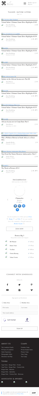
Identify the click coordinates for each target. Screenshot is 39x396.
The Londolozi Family (7, 347)
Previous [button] (7, 199)
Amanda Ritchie (10, 142)
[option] (19, 199)
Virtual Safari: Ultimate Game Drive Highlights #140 (19, 22)
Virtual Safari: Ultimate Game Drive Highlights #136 (19, 93)
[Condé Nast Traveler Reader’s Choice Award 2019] (7, 382)
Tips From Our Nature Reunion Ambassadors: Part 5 (18, 154)
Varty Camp (24, 354)
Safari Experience (6, 352)
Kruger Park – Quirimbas (8, 372)
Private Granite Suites (27, 350)
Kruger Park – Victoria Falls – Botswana (12, 374)
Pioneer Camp (24, 352)
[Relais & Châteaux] (32, 382)
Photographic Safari (6, 354)
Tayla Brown (9, 82)
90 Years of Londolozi (7, 350)
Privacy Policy (20, 393)
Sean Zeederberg (10, 25)
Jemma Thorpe (10, 156)
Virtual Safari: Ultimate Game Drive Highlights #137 (19, 65)
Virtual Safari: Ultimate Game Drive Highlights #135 (19, 107)
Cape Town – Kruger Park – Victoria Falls (12, 367)
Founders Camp (25, 347)
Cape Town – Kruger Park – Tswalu (11, 365)
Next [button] (31, 199)
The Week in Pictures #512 (10, 168)
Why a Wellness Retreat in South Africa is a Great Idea (18, 138)
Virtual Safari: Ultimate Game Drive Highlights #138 (19, 51)
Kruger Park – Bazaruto (7, 369)
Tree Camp (24, 356)
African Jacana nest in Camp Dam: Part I (14, 122)
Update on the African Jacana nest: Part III (15, 79)
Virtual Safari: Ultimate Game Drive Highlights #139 (19, 36)
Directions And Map (6, 356)
